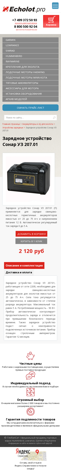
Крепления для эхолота (22, 66)
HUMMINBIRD (14, 56)
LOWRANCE (12, 45)
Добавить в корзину (31, 233)
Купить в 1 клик (31, 241)
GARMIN (10, 39)
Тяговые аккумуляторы (22, 82)
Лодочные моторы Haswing (25, 72)
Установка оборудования (24, 93)
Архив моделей (16, 99)
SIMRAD (10, 50)
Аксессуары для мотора (22, 88)
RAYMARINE (13, 61)
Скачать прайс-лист (30, 107)
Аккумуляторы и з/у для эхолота (37, 124)
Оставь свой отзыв (30, 462)
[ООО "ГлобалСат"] (23, 9)
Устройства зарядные (12, 127)
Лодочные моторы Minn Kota (26, 77)
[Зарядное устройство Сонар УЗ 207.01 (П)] (28, 201)
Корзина (51, 24)
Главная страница (11, 124)
